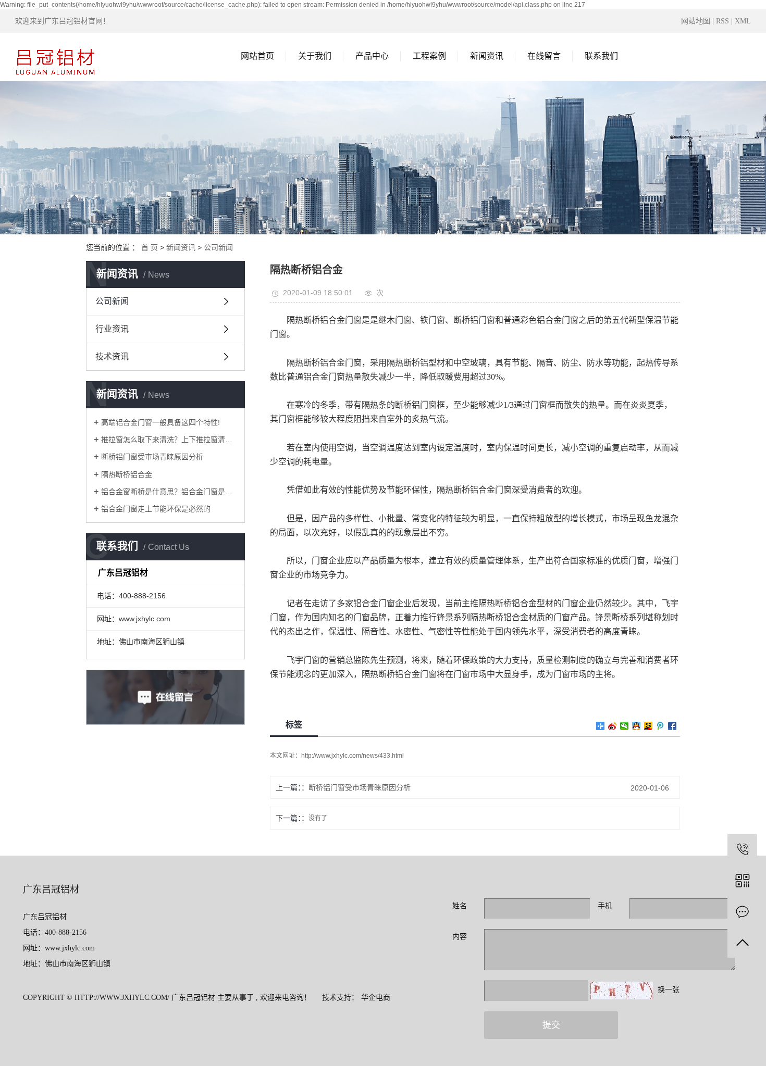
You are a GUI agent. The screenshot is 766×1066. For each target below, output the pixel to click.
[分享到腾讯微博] (660, 726)
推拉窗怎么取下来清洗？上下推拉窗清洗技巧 (169, 439)
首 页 (149, 247)
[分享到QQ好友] (636, 726)
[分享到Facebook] (672, 726)
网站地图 (696, 21)
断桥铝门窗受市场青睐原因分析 (152, 457)
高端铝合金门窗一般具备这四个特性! (160, 422)
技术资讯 (112, 356)
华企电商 (375, 997)
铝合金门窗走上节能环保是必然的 (156, 509)
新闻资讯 (486, 56)
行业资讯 (112, 328)
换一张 (668, 990)
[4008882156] (742, 849)
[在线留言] (742, 911)
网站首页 (257, 56)
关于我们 (314, 56)
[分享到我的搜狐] (648, 726)
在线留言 (544, 56)
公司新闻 (218, 247)
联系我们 (601, 56)
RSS (722, 21)
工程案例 (429, 56)
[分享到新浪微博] (612, 726)
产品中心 (372, 56)
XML (743, 21)
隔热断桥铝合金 (126, 474)
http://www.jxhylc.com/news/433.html (352, 755)
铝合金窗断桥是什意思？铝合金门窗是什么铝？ (169, 491)
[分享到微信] (624, 726)
